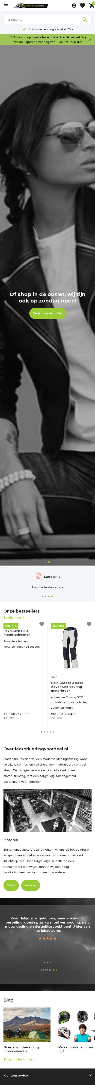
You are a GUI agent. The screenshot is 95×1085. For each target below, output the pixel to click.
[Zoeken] (85, 19)
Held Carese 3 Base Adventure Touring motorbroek (67, 686)
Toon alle (47, 970)
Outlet (11, 885)
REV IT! (8, 625)
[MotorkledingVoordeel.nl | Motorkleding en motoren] (41, 5)
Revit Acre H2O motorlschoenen (16, 632)
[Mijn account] (74, 5)
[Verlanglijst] (82, 5)
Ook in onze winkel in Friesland (47, 310)
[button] (46, 562)
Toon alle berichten (17, 1059)
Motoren (31, 885)
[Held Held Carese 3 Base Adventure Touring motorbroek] (71, 648)
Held (54, 677)
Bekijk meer (12, 617)
